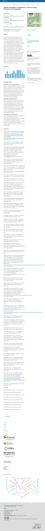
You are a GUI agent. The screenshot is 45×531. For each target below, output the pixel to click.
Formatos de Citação (31, 82)
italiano (5, 429)
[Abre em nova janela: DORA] (9, 450)
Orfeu (6, 1)
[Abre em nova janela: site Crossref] (9, 440)
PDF (29, 30)
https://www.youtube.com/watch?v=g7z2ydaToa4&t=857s (14, 171)
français (5, 427)
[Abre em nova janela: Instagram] (5, 469)
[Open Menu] (4, 1)
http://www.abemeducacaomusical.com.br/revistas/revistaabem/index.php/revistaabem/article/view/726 (23, 312)
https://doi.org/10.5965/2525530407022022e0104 (14, 26)
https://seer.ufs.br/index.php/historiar (11, 274)
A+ (5, 416)
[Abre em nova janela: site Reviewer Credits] (9, 456)
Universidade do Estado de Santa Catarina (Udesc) (13, 505)
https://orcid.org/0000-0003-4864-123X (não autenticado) (14, 20)
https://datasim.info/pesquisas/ (17, 188)
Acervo (8, 4)
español (5, 426)
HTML (34, 30)
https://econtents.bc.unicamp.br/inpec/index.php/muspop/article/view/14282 (18, 295)
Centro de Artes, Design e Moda (10, 506)
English (5, 424)
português (5, 430)
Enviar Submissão (7, 461)
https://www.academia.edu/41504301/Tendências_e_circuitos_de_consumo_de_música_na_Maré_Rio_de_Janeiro (24, 264)
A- (9, 416)
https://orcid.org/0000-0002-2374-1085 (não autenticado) (14, 16)
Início (4, 4)
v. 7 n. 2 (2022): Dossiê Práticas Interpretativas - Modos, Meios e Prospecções (22, 4)
